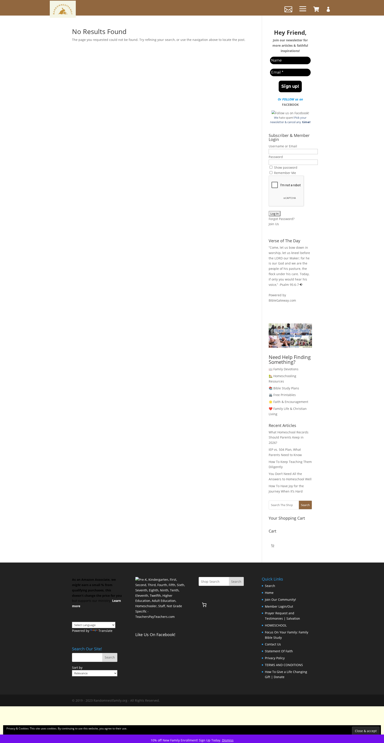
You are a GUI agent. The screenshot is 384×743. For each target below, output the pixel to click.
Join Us (274, 224)
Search (305, 505)
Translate (105, 631)
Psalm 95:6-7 (289, 284)
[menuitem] (316, 9)
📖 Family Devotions (283, 369)
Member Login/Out (279, 606)
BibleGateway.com (282, 300)
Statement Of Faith (279, 651)
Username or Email (283, 146)
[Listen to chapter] (301, 284)
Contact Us (273, 644)
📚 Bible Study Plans (284, 388)
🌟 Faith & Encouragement (288, 402)
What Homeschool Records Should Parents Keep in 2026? (288, 437)
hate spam (286, 118)
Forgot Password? (281, 219)
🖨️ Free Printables (282, 395)
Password (276, 157)
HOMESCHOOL (276, 625)
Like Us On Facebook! (155, 634)
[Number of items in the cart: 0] (272, 546)
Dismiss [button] (228, 740)
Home (269, 593)
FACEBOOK (290, 104)
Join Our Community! (280, 599)
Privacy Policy (275, 658)
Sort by (77, 667)
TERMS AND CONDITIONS (284, 665)
